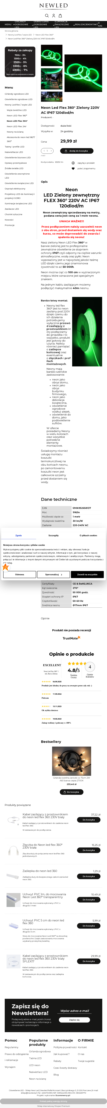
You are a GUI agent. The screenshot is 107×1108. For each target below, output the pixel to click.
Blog (56, 1074)
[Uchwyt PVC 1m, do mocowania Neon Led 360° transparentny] (13, 900)
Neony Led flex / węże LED (18, 105)
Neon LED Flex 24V (16, 126)
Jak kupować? (62, 1054)
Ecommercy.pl (63, 1095)
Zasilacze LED (12, 209)
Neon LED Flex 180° (17, 115)
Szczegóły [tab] (53, 535)
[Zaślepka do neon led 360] (13, 877)
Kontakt (82, 1047)
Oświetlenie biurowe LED (18, 157)
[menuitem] (8, 24)
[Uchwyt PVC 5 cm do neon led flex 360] (13, 926)
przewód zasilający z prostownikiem (58, 326)
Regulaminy (11, 1047)
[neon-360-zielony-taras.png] (51, 80)
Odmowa (19, 574)
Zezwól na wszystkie (87, 574)
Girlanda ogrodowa (40, 1051)
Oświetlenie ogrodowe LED (18, 99)
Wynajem (10, 1067)
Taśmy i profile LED (14, 146)
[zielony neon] (51, 56)
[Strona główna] (53, 6)
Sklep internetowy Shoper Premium (53, 1106)
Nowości (9, 220)
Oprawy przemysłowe (16, 163)
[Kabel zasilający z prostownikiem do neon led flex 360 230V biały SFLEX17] (13, 961)
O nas (81, 1054)
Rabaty (57, 1061)
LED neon (34, 1065)
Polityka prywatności (65, 1047)
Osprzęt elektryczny (15, 188)
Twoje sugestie (86, 1061)
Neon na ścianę (37, 1079)
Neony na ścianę (15, 132)
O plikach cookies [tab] (88, 535)
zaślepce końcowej (54, 351)
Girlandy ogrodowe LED (17, 94)
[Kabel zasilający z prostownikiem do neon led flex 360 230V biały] (13, 820)
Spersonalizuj (52, 574)
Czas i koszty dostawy (65, 1068)
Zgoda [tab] (18, 535)
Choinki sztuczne (13, 214)
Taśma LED (35, 1058)
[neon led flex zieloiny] (51, 100)
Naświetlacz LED (38, 1072)
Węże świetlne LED (17, 110)
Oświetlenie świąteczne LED (19, 183)
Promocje (9, 225)
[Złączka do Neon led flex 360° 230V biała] (13, 850)
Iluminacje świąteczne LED (18, 203)
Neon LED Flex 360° (17, 121)
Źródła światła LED (14, 168)
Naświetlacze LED (14, 152)
